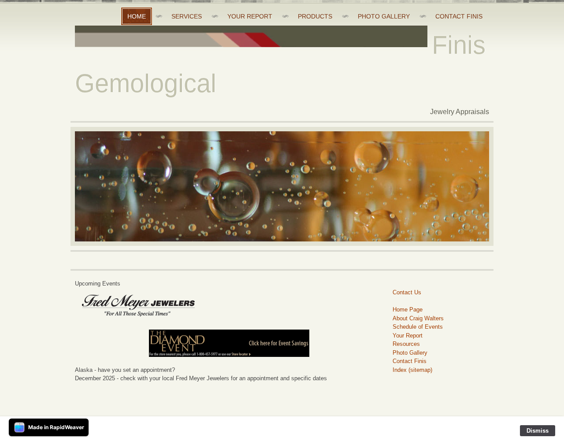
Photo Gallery (410, 352)
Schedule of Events (418, 326)
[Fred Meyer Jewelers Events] (229, 343)
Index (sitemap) (412, 370)
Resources (406, 344)
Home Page (408, 309)
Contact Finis (410, 361)
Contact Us (407, 292)
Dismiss (538, 430)
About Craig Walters (418, 318)
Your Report (408, 335)
